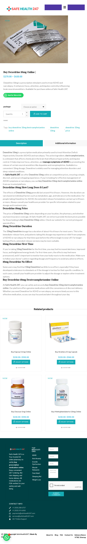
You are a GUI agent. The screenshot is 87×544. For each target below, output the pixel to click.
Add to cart (41, 114)
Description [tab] (21, 143)
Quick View (21, 367)
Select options (22, 362)
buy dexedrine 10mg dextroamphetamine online (27, 129)
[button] (6, 537)
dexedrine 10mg (54, 129)
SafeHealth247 (23, 534)
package (7, 107)
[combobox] (33, 107)
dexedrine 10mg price (72, 129)
